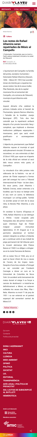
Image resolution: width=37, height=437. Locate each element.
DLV (4, 62)
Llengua (7, 356)
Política (7, 367)
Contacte (6, 334)
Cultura (9, 36)
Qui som (6, 331)
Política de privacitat (10, 337)
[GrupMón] (18, 435)
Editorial (8, 377)
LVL (4, 373)
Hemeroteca (9, 396)
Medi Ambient (10, 360)
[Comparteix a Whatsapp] (10, 312)
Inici (5, 349)
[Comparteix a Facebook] (7, 312)
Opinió (6, 363)
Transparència (11, 380)
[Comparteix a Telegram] (13, 312)
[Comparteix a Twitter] (4, 312)
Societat (7, 370)
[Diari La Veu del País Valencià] (14, 6)
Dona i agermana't (13, 346)
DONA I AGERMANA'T (22, 9)
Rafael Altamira (10, 308)
